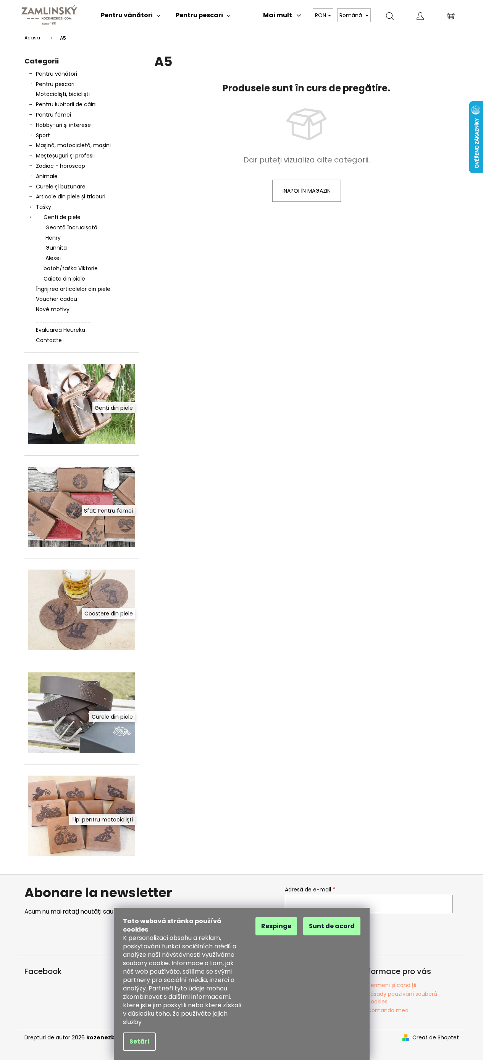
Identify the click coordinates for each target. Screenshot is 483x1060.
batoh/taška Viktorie (71, 268)
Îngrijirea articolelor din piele (73, 289)
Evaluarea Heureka (60, 330)
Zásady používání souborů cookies (402, 997)
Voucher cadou (56, 299)
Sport (43, 135)
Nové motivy (52, 309)
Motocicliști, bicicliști (63, 94)
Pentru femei (53, 114)
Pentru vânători (56, 74)
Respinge (276, 926)
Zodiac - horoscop (60, 166)
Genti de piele (62, 217)
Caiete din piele (64, 278)
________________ (63, 319)
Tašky (43, 207)
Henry (53, 238)
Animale (47, 176)
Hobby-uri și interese (63, 125)
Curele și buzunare (61, 186)
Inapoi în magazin (307, 191)
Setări (139, 1041)
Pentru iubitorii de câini (66, 104)
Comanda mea (388, 1010)
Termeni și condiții (391, 985)
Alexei (53, 258)
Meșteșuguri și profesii (65, 155)
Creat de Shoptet (435, 1037)
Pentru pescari (55, 84)
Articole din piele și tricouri (70, 196)
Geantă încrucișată (71, 227)
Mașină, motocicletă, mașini (73, 145)
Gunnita (56, 248)
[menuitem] (130, 15)
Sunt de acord (332, 926)
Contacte (49, 340)
